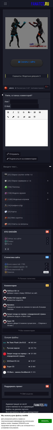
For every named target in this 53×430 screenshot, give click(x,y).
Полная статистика (27, 278)
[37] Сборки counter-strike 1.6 (19, 174)
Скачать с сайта (27, 61)
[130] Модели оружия (27, 193)
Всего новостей (16, 264)
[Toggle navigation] (5, 3)
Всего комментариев (15, 266)
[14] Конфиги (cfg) (15, 205)
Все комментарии (27, 330)
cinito (46, 272)
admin (11, 88)
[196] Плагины (13, 187)
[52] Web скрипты (15, 218)
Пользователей (13, 269)
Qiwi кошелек (27, 393)
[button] (8, 112)
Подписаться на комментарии (22, 158)
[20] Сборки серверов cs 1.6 (27, 180)
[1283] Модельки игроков (27, 199)
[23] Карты (12, 211)
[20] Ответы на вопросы (17, 224)
